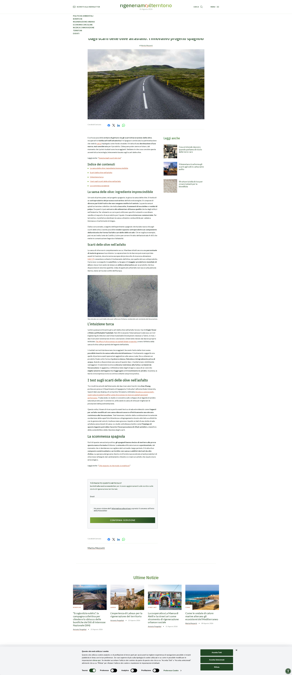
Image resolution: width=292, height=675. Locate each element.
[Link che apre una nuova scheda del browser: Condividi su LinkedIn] (118, 125)
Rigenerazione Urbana (84, 22)
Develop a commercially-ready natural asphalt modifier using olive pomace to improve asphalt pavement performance (121, 395)
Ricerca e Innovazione (83, 27)
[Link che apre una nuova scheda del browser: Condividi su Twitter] (113, 125)
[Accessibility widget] (288, 671)
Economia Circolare (83, 25)
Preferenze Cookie (171, 670)
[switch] (114, 670)
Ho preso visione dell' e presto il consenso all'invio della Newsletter (124, 509)
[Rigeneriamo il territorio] (146, 6)
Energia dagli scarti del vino (110, 158)
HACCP (91, 259)
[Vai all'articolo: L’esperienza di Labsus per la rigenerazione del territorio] (127, 597)
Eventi (76, 33)
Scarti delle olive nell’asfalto (101, 172)
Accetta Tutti (217, 652)
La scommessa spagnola (99, 186)
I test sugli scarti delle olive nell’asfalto (105, 181)
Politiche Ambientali (83, 16)
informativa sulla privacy (121, 508)
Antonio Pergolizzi (79, 629)
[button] (198, 7)
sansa (99, 143)
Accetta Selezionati (216, 660)
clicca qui (97, 660)
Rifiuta (216, 667)
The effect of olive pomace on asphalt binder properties (116, 341)
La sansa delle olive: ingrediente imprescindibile (109, 168)
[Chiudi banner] (236, 650)
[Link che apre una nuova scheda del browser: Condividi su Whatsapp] (123, 125)
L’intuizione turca (96, 177)
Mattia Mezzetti (147, 45)
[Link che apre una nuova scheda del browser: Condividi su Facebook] (109, 125)
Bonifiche (77, 19)
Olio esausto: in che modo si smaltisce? (114, 465)
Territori (77, 30)
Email (92, 496)
